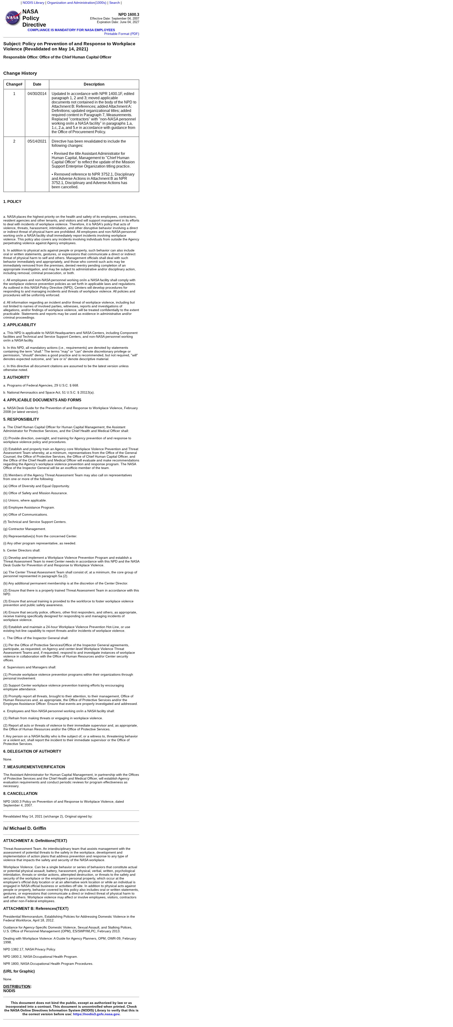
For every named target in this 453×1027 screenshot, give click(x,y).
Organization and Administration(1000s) (76, 2)
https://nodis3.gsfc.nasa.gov (96, 1014)
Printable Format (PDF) (121, 34)
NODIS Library (33, 2)
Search (114, 2)
